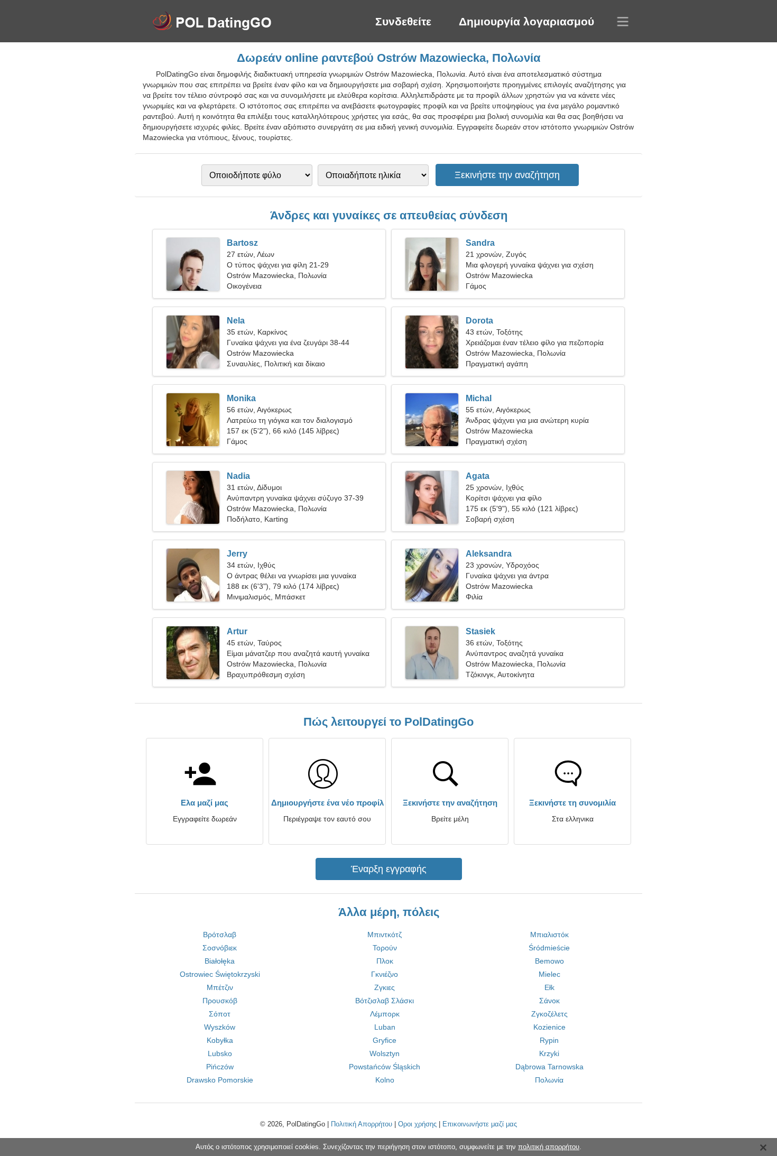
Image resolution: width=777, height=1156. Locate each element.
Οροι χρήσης (417, 1124)
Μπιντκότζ (384, 934)
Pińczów (220, 1066)
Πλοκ (384, 961)
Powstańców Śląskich (384, 1066)
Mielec (549, 974)
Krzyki (549, 1053)
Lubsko (220, 1053)
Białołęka (220, 961)
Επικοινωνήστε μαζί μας (479, 1124)
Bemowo (549, 961)
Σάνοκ (549, 1000)
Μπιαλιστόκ (549, 934)
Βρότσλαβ (219, 934)
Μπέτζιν (220, 987)
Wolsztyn (384, 1053)
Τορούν (385, 948)
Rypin (549, 1040)
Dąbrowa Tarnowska (549, 1066)
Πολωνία (549, 1080)
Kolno (384, 1080)
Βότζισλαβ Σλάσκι (384, 1000)
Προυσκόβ (219, 1000)
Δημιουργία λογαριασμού (526, 21)
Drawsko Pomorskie (220, 1080)
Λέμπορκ (385, 1014)
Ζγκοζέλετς (549, 1014)
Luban (384, 1027)
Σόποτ (219, 1014)
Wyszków (219, 1027)
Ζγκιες (384, 987)
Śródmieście (549, 948)
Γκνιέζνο (384, 974)
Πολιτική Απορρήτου (361, 1124)
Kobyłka (220, 1040)
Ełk (549, 987)
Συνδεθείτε (403, 21)
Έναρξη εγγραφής (389, 869)
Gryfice (384, 1040)
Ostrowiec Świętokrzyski (220, 974)
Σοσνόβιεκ (219, 948)
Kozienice (549, 1027)
